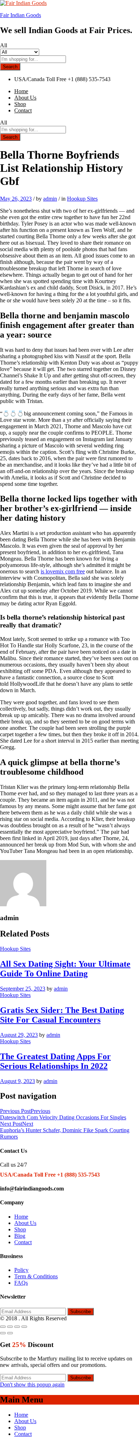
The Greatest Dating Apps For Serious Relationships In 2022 (55, 1061)
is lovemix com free (63, 571)
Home (21, 91)
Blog (19, 1236)
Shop (20, 104)
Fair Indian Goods (20, 15)
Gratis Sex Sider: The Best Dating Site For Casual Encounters (62, 1015)
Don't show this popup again (32, 1384)
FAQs (21, 1283)
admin (50, 199)
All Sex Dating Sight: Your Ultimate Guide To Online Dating (65, 968)
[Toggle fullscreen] (17, 1327)
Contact (23, 110)
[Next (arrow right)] (10, 1333)
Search (10, 66)
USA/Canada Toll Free (40, 79)
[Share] (10, 1327)
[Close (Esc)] (3, 1327)
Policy (21, 1270)
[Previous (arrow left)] (3, 1333)
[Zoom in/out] (24, 1327)
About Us (25, 98)
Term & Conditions (36, 1276)
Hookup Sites (82, 199)
